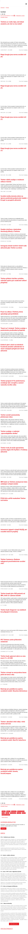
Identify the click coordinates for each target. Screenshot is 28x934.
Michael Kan (3, 241)
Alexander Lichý (4, 493)
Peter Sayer (3, 224)
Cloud (3, 813)
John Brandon (4, 717)
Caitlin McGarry (4, 323)
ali (1, 605)
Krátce (3, 833)
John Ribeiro (3, 525)
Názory (23, 813)
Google (7, 813)
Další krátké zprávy (14, 924)
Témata (7, 7)
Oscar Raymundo (4, 307)
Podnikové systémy (6, 814)
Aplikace (8, 811)
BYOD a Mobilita (21, 811)
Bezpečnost (14, 811)
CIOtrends (2, 7)
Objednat (3, 828)
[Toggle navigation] (26, 4)
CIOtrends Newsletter (8, 822)
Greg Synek (3, 191)
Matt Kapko (3, 274)
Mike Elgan (3, 81)
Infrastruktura (13, 813)
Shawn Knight (4, 50)
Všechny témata (5, 817)
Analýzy (3, 811)
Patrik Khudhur (4, 588)
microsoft (19, 813)
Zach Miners (3, 426)
